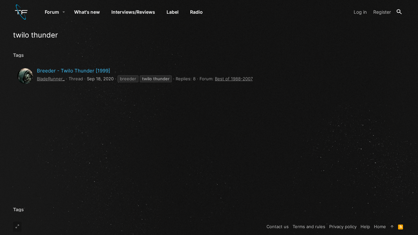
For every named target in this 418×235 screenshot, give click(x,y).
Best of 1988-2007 (234, 78)
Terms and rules (309, 226)
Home (380, 226)
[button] (64, 12)
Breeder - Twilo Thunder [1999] (73, 71)
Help (365, 226)
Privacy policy (343, 226)
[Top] (392, 226)
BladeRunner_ (51, 78)
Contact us (277, 226)
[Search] (399, 12)
